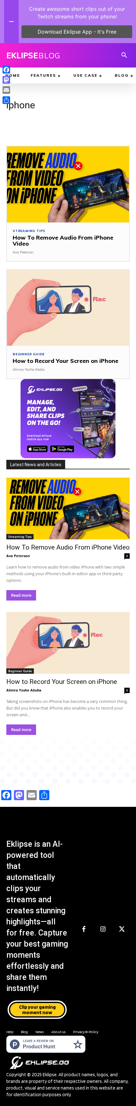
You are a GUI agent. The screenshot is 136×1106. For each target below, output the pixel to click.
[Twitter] (122, 929)
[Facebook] (84, 929)
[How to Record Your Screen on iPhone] (68, 308)
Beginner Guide (29, 354)
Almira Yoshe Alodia (29, 369)
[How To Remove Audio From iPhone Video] (68, 184)
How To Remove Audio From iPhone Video (63, 241)
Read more (21, 595)
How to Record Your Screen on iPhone (65, 360)
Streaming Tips (29, 231)
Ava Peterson (23, 252)
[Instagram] (103, 929)
